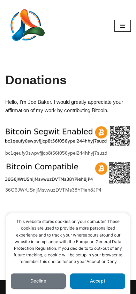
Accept (97, 281)
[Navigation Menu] (122, 26)
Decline (38, 281)
